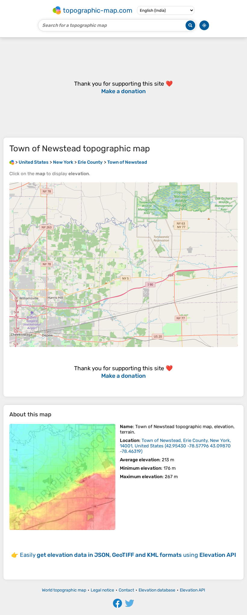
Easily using (128, 554)
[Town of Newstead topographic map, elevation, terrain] (62, 477)
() (175, 446)
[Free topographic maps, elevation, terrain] (11, 162)
